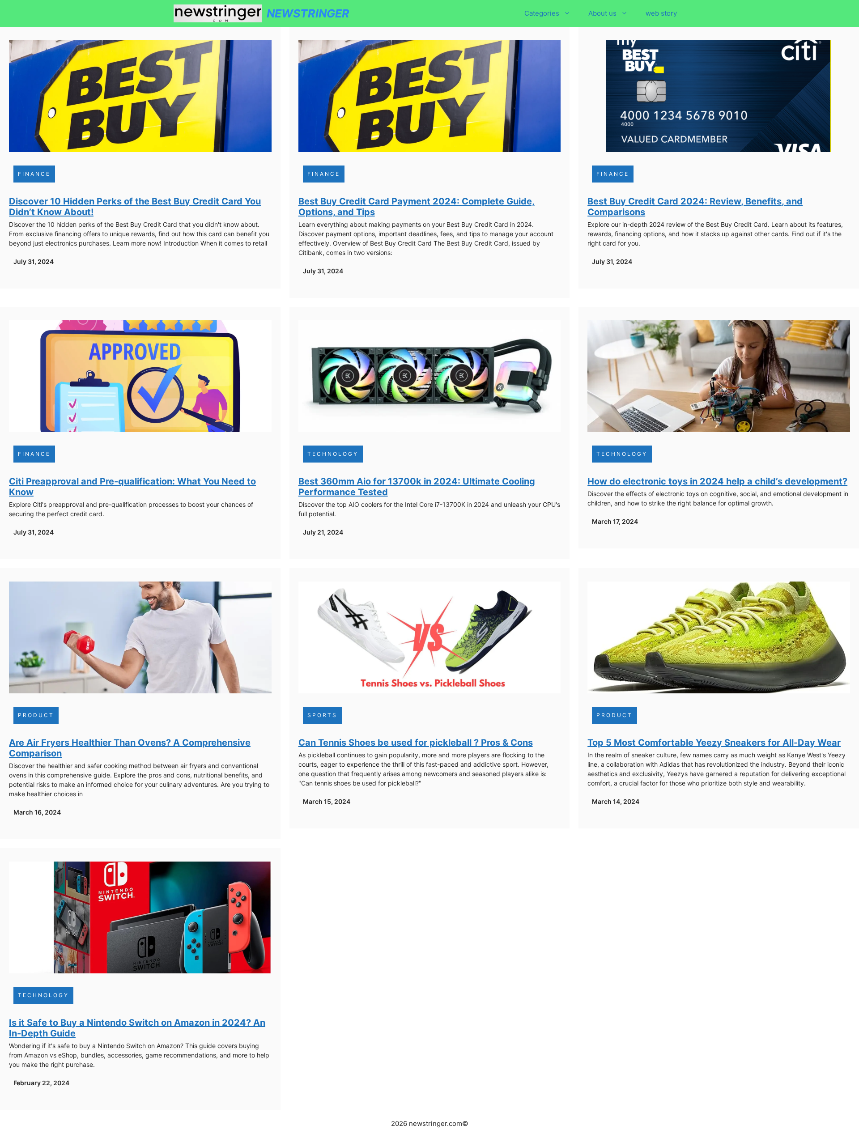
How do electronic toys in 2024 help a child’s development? (717, 481)
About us (602, 13)
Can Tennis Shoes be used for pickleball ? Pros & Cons (415, 742)
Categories (541, 13)
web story (661, 13)
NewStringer (308, 13)
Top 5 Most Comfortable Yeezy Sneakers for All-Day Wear (714, 742)
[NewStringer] (218, 13)
